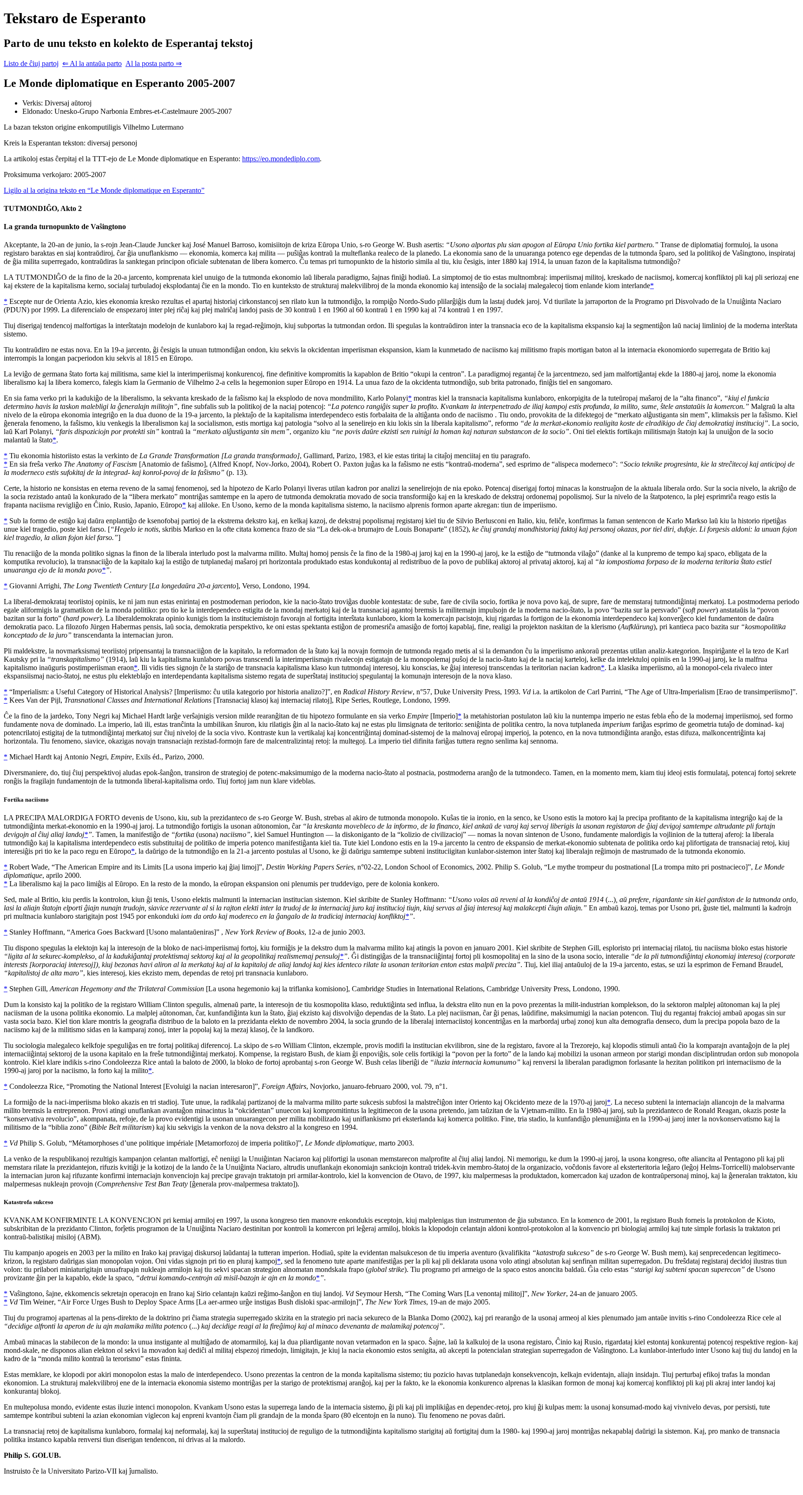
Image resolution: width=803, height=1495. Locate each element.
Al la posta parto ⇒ (153, 63)
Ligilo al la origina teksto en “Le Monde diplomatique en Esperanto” (104, 190)
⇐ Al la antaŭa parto (92, 63)
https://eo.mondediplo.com (281, 159)
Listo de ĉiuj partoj (31, 63)
